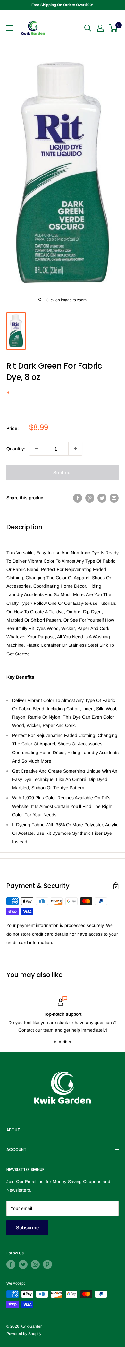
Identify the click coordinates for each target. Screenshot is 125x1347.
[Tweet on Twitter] (101, 497)
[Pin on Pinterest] (89, 497)
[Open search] (87, 28)
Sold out (62, 472)
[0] (113, 28)
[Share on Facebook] (77, 497)
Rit (9, 392)
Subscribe (27, 1227)
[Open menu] (9, 28)
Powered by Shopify (23, 1334)
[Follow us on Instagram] (35, 1264)
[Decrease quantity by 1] (36, 448)
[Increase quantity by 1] (75, 448)
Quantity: (15, 448)
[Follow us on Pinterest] (47, 1264)
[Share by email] (114, 497)
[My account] (100, 28)
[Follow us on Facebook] (10, 1264)
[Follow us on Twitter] (23, 1264)
